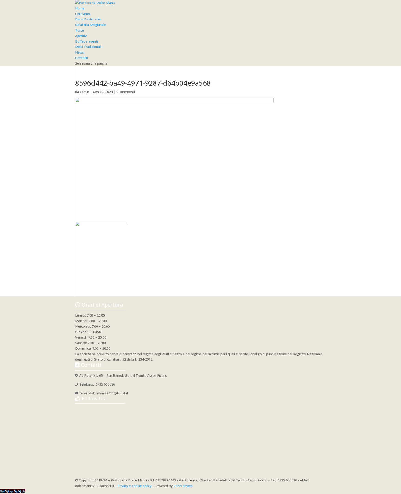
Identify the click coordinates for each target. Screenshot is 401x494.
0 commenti (125, 91)
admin (84, 91)
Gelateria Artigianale (90, 24)
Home (79, 8)
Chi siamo (82, 14)
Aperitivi (81, 36)
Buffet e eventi (86, 41)
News (79, 52)
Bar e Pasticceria (88, 19)
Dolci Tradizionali (88, 46)
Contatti (81, 58)
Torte (79, 30)
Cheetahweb (183, 486)
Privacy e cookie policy (134, 486)
